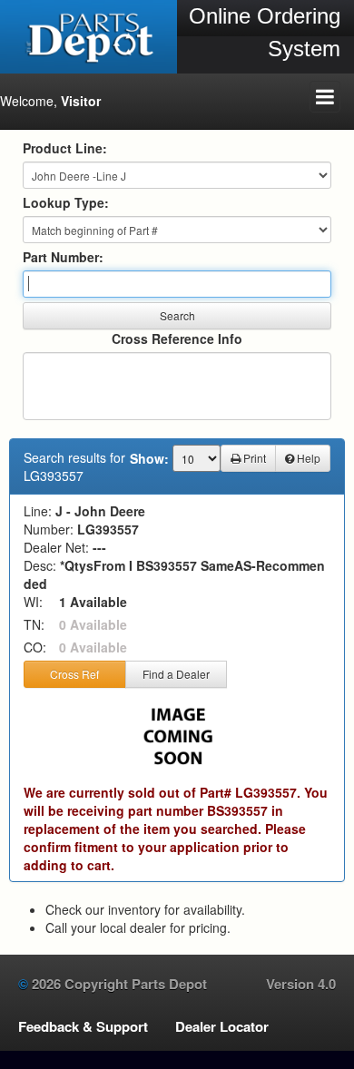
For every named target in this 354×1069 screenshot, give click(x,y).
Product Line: (65, 148)
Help (307, 458)
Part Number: (63, 257)
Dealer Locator (222, 1026)
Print (253, 458)
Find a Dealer (176, 674)
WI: (33, 602)
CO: (35, 647)
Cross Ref (74, 674)
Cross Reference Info (177, 338)
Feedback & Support (83, 1026)
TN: (34, 624)
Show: (149, 458)
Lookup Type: (66, 202)
